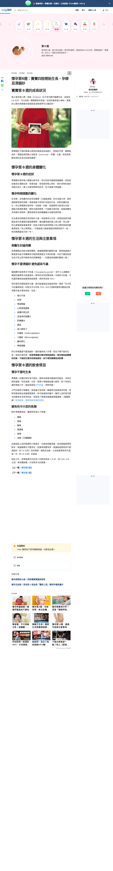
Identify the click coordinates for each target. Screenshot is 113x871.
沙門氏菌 (39, 385)
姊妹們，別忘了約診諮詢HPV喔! (40, 643)
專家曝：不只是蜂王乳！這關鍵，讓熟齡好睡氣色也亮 (20, 625)
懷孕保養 (14, 73)
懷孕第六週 (45, 50)
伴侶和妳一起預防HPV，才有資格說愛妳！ (20, 643)
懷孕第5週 (26, 467)
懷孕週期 (21, 73)
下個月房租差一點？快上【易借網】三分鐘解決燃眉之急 (61, 643)
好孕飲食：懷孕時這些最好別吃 (29, 400)
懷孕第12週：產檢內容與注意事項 (60, 625)
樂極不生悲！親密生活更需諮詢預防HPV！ (40, 625)
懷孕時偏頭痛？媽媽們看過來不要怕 (20, 608)
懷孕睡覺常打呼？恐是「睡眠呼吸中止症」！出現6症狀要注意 (60, 608)
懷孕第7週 (26, 473)
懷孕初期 (29, 73)
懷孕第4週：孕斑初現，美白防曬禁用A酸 (40, 608)
